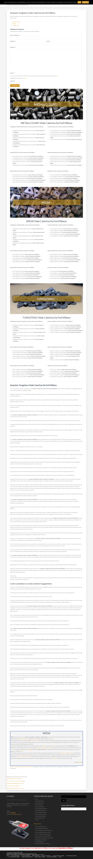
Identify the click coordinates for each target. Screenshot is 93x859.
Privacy (12, 73)
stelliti (21, 751)
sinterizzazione (34, 740)
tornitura (62, 753)
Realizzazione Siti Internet (12, 854)
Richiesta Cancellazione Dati (20, 853)
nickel (12, 749)
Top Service (37, 823)
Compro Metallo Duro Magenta (41, 828)
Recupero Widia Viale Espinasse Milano (43, 836)
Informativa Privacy (11, 853)
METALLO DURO (16, 22)
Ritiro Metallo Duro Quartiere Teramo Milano (44, 838)
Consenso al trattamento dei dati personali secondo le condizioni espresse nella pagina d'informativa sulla (35, 75)
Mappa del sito (30, 853)
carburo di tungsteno (24, 738)
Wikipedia (79, 762)
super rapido (28, 756)
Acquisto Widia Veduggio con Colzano (15, 783)
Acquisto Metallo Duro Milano (41, 808)
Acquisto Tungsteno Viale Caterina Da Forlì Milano (21, 766)
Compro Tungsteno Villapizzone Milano (43, 832)
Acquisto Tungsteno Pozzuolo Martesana (43, 830)
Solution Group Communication (37, 854)
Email (48, 41)
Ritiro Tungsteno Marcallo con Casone (16, 788)
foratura (72, 753)
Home (36, 799)
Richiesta (13, 47)
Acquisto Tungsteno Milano (40, 814)
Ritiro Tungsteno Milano (40, 818)
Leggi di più (85, 2)
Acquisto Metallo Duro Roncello (14, 778)
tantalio (50, 747)
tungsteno (38, 747)
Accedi (35, 853)
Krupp (43, 746)
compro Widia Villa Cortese (40, 826)
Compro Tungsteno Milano (40, 816)
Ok (79, 2)
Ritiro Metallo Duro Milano (40, 810)
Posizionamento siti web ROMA (24, 854)
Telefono (13, 41)
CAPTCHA (12, 81)
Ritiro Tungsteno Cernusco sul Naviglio (16, 781)
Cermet (30, 749)
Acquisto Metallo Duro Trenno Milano (42, 843)
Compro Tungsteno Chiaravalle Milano (42, 834)
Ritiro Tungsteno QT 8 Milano (41, 839)
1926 (54, 746)
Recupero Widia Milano (39, 806)
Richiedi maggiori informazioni (15, 814)
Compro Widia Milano (39, 801)
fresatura (67, 753)
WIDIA (14, 23)
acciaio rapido (21, 756)
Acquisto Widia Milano (39, 803)
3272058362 (13, 812)
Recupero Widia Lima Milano (13, 786)
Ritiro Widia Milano (39, 804)
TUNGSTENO (16, 25)
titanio (44, 747)
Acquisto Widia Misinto (39, 841)
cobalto (51, 738)
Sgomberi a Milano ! (66, 848)
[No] (91, 2)
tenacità (54, 758)
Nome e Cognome (15, 35)
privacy (56, 75)
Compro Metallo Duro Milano (41, 812)
